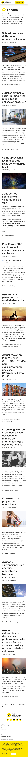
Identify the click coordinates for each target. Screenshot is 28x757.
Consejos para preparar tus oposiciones (10, 501)
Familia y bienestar (9, 84)
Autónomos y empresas (11, 490)
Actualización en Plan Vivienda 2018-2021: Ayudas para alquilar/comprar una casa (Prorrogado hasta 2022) (14, 365)
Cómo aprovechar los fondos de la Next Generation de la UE (13, 162)
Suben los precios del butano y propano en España (13, 36)
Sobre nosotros (4, 734)
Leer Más (10, 751)
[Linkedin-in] (8, 720)
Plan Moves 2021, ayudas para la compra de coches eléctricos (13, 248)
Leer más (22, 80)
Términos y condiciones (6, 738)
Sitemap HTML (4, 729)
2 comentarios (8, 421)
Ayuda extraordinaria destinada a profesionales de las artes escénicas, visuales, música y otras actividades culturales (13, 641)
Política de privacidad (6, 736)
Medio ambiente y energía (11, 622)
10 (17, 704)
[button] (26, 2)
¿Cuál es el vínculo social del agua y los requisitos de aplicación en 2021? (14, 97)
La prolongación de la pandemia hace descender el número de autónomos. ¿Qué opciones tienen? (13, 437)
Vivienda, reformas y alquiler (10, 346)
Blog (2, 727)
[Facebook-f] (20, 720)
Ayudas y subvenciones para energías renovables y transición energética (13, 569)
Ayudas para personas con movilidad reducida (13, 297)
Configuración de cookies (7, 739)
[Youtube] (14, 720)
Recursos (18, 84)
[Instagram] (11, 720)
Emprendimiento (9, 235)
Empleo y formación (9, 553)
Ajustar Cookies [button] (6, 753)
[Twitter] (17, 720)
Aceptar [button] (13, 753)
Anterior (5, 704)
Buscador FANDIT (5, 725)
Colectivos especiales (10, 344)
